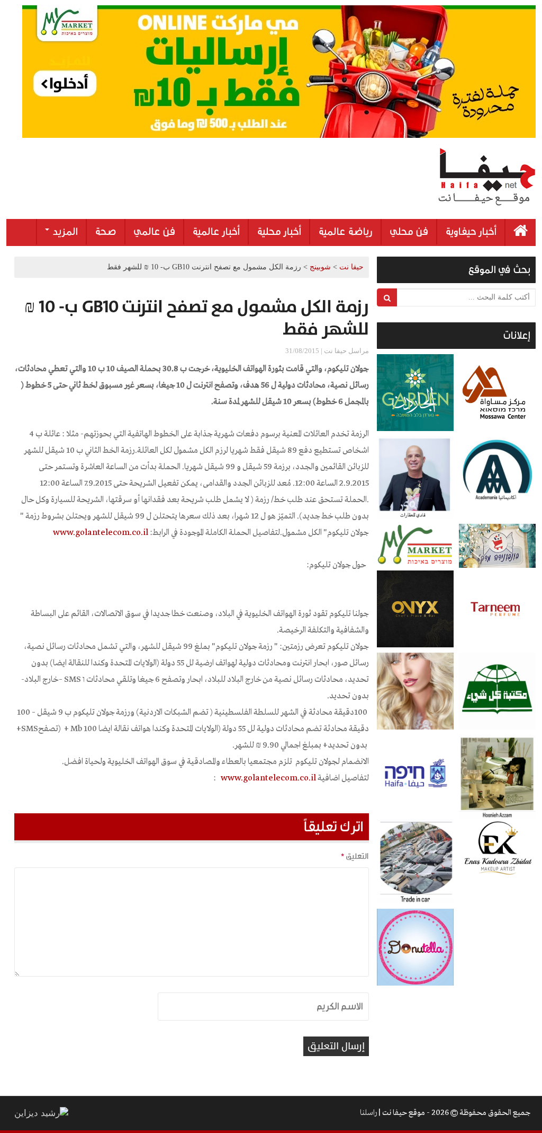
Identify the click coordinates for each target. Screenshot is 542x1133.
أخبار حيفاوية (470, 232)
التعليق (354, 856)
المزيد (64, 232)
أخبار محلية (279, 232)
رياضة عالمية (345, 232)
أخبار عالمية (216, 232)
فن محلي (409, 232)
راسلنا (368, 1113)
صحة (105, 232)
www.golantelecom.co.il (268, 778)
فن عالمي (154, 232)
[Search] (387, 297)
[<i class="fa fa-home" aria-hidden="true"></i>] (520, 232)
